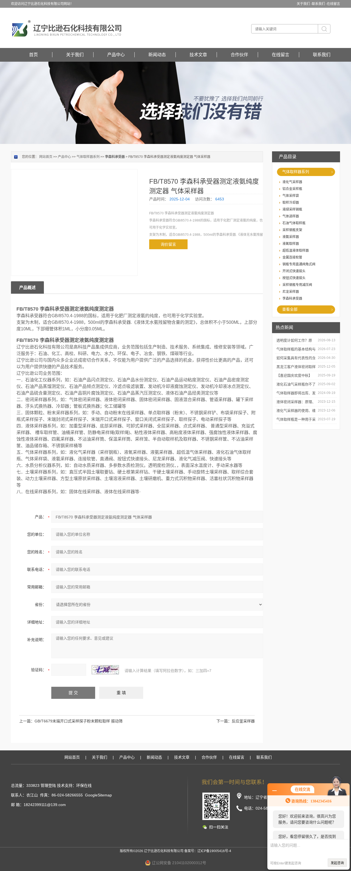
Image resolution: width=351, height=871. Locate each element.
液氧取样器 (290, 244)
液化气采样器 (292, 182)
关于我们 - (304, 4)
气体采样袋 (290, 196)
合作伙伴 (239, 54)
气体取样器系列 (295, 171)
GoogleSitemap (98, 795)
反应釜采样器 (243, 721)
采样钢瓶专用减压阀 (297, 285)
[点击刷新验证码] (105, 669)
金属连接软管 (292, 257)
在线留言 (333, 4)
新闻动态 (157, 54)
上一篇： (27, 721)
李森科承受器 (292, 298)
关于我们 (75, 54)
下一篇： (224, 721)
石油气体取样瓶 (293, 223)
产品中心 (116, 54)
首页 (33, 54)
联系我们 (321, 54)
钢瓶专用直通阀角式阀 (298, 264)
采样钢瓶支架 (292, 230)
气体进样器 (290, 216)
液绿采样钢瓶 (292, 209)
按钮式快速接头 (293, 278)
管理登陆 (48, 785)
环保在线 (84, 785)
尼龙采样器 (290, 292)
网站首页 (45, 157)
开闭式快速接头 (293, 271)
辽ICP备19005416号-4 (214, 851)
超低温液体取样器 (295, 250)
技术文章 (198, 54)
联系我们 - (319, 4)
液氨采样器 (290, 237)
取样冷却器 (290, 203)
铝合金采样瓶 (292, 189)
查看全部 (290, 309)
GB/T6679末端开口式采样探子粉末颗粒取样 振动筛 (79, 721)
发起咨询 (337, 863)
